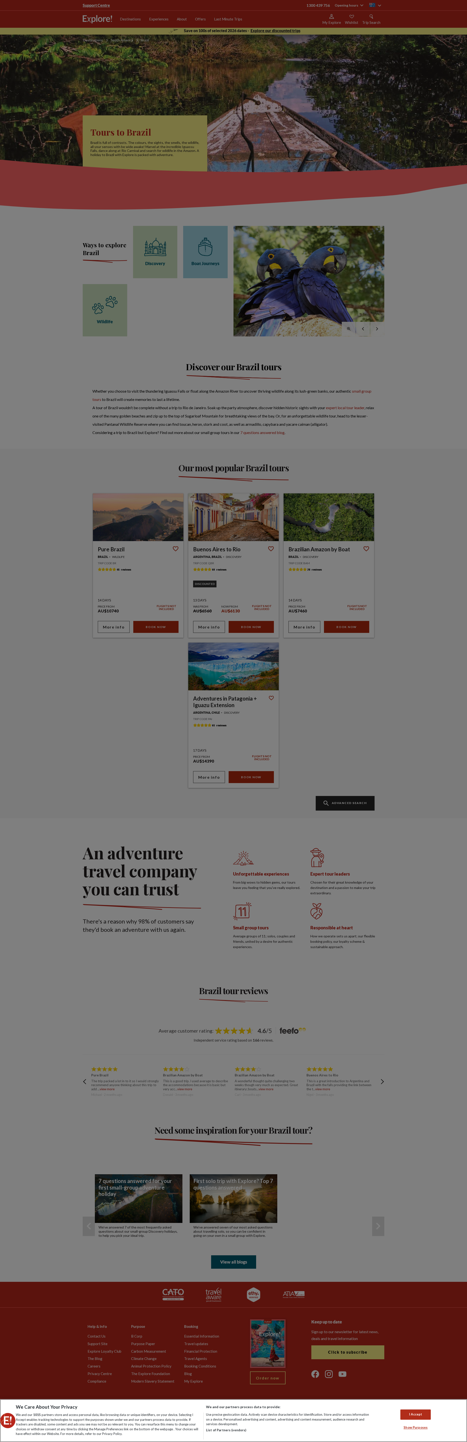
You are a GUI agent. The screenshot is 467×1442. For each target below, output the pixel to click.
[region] (233, 1420)
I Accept (415, 1414)
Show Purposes (416, 1427)
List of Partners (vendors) (226, 1430)
